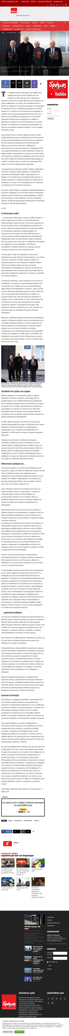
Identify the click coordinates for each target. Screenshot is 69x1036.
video (46, 26)
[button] (65, 23)
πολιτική (18, 885)
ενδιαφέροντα (7, 29)
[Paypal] (57, 5)
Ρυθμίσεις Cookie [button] (7, 1031)
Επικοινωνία (25, 1)
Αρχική (3, 32)
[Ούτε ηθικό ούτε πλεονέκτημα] (28, 979)
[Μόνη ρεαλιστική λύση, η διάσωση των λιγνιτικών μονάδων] (28, 948)
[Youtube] (66, 5)
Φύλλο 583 (36, 820)
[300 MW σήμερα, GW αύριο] (34, 920)
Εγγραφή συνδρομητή (45, 1)
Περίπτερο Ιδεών (17, 26)
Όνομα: (49, 108)
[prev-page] (2, 901)
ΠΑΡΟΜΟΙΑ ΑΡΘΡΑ (9, 854)
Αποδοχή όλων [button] (19, 1031)
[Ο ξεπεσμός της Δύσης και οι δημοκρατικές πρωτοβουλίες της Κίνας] (7, 863)
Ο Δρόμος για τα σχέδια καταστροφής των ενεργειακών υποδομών (38, 960)
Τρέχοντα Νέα (19, 29)
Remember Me (53, 962)
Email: (49, 113)
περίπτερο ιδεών (11, 32)
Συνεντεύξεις (25, 22)
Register (49, 969)
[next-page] (5, 901)
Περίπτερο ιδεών (18, 820)
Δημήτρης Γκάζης (28, 931)
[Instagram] (51, 5)
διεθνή (33, 866)
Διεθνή (42, 22)
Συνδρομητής (58, 1)
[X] (63, 5)
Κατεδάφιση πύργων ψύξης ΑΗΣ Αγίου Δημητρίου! (38, 970)
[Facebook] (47, 5)
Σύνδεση (33, 1)
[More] (41, 84)
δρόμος (6, 75)
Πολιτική (34, 22)
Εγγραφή (50, 118)
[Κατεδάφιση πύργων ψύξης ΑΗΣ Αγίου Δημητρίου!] (28, 970)
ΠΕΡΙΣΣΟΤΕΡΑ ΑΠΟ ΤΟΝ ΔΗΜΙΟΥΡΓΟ (17, 856)
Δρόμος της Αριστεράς (33, 29)
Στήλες (28, 26)
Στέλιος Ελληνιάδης (28, 820)
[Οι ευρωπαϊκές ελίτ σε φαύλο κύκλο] (7, 881)
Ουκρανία (10, 820)
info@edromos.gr (56, 940)
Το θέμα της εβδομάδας (10, 22)
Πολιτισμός (6, 26)
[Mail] (53, 5)
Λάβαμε (52, 26)
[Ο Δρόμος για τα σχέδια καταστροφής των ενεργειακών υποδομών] (28, 958)
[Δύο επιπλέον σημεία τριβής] (38, 862)
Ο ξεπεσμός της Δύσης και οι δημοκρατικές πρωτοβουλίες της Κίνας (7, 871)
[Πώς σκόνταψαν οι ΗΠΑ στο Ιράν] (23, 881)
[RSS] (59, 5)
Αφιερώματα (37, 26)
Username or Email (50, 953)
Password (50, 957)
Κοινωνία (50, 22)
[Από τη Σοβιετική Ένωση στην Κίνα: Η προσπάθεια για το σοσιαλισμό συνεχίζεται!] (23, 863)
